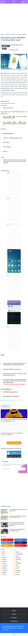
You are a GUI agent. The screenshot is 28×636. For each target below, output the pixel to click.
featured (4, 568)
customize (5, 565)
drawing (4, 567)
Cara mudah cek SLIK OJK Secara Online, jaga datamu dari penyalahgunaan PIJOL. (14, 420)
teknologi (18, 559)
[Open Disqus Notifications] (5, 2)
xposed (18, 574)
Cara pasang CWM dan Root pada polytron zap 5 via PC (14, 117)
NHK (3, 554)
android (4, 559)
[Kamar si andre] (14, 9)
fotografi (4, 570)
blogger (4, 561)
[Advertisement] (14, 18)
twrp (17, 568)
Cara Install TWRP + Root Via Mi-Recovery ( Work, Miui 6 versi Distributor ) (17, 524)
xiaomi (17, 572)
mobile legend (19, 554)
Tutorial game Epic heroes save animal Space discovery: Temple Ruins (12, 433)
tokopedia (18, 563)
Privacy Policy (14, 621)
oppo (17, 555)
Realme (4, 557)
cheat (3, 563)
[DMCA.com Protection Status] (14, 454)
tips (17, 561)
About (14, 610)
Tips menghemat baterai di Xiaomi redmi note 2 (17, 510)
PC (3, 555)
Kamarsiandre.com (5, 73)
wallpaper (18, 570)
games (4, 574)
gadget (4, 572)
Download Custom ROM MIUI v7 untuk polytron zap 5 (17, 530)
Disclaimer (14, 617)
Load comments (14, 443)
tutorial (18, 567)
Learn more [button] (6, 630)
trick (17, 565)
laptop (17, 552)
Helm (3, 552)
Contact (14, 614)
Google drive (13, 392)
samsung (18, 557)
